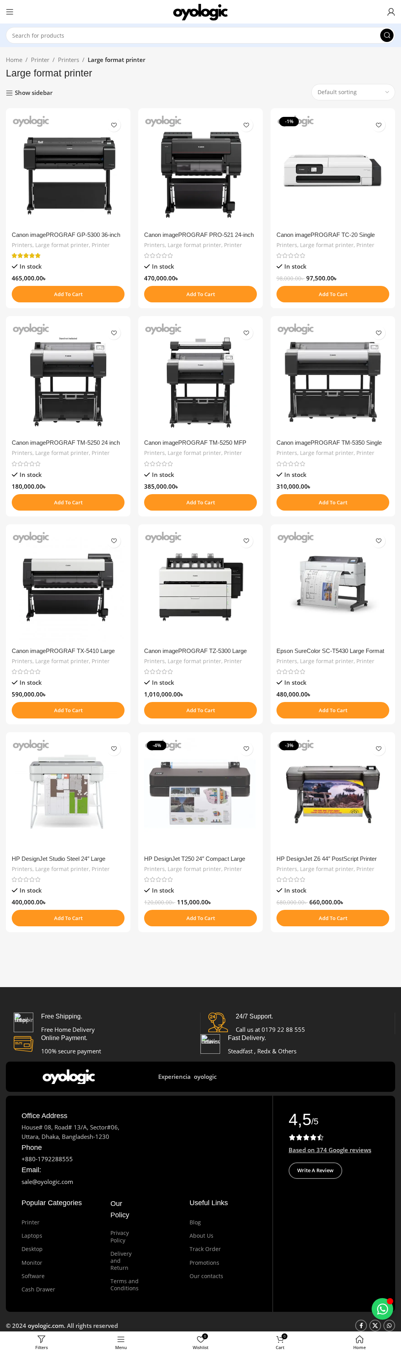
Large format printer (62, 245)
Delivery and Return (121, 1260)
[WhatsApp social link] (389, 1325)
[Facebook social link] (361, 1325)
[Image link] (70, 1076)
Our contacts (206, 1276)
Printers (68, 60)
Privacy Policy (119, 1236)
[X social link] (375, 1325)
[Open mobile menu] (10, 12)
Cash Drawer (38, 1289)
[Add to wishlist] (114, 125)
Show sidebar (33, 92)
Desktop (32, 1249)
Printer (40, 60)
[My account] (391, 12)
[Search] (387, 35)
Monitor (32, 1262)
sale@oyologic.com (47, 1182)
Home (14, 60)
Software (33, 1276)
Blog (195, 1222)
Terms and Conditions (121, 1284)
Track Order (205, 1249)
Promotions (204, 1262)
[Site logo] (200, 11)
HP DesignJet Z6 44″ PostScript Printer (326, 858)
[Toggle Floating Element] (382, 1309)
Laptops (32, 1235)
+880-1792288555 (47, 1159)
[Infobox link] (44, 1115)
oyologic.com (46, 1325)
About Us (201, 1235)
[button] (68, 294)
